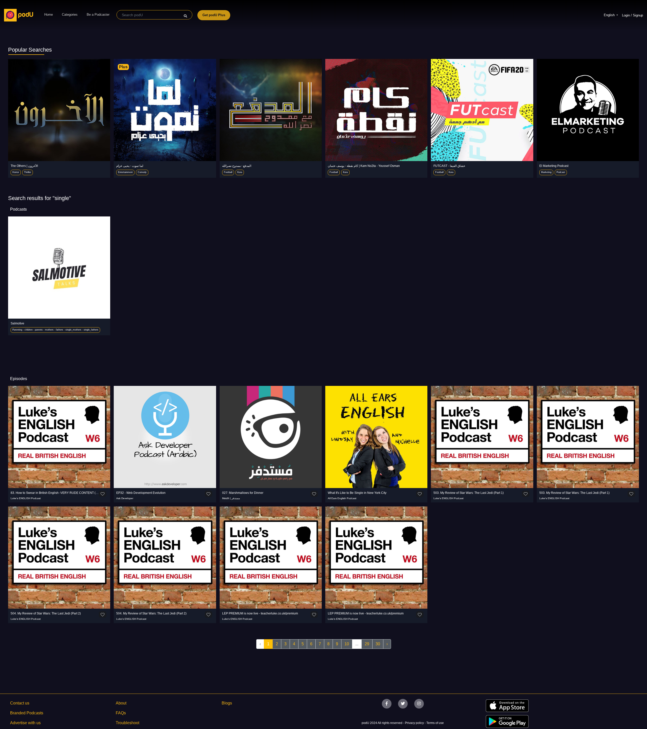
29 (367, 644)
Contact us (19, 703)
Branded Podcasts (26, 713)
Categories (70, 14)
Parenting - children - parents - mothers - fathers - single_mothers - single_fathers (55, 329)
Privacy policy (415, 723)
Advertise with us (25, 723)
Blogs (227, 703)
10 (346, 644)
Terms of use (435, 723)
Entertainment (125, 172)
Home (48, 14)
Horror (15, 172)
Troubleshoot (127, 723)
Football (228, 172)
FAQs (121, 713)
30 (378, 644)
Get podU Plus (213, 15)
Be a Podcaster (98, 14)
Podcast (561, 172)
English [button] (610, 15)
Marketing (546, 172)
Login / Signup (632, 15)
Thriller (27, 172)
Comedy (142, 172)
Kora (239, 172)
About (121, 703)
